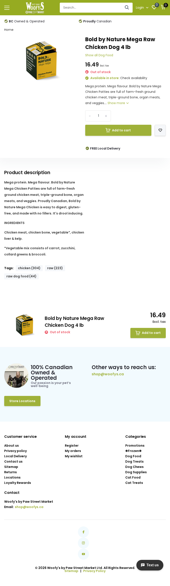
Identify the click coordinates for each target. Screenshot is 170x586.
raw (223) (55, 268)
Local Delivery (15, 456)
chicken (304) (29, 268)
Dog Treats (134, 461)
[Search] (127, 8)
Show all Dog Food (99, 55)
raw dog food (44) (21, 276)
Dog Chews (134, 467)
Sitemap (11, 467)
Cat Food (133, 477)
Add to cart (121, 130)
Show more (117, 103)
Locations (12, 477)
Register (72, 445)
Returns (10, 472)
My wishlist (74, 456)
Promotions (135, 445)
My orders (73, 451)
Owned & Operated (26, 21)
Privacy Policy (94, 571)
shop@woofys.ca (108, 374)
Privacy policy (15, 451)
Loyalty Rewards (17, 483)
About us (11, 445)
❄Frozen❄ (133, 451)
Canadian (97, 21)
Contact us (13, 461)
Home (9, 29)
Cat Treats (134, 483)
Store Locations (22, 401)
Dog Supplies (136, 472)
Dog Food (133, 456)
